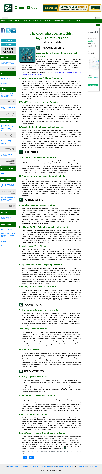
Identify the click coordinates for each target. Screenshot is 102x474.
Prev (25, 457)
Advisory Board (50, 468)
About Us (77, 20)
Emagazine (17, 466)
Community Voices (81, 466)
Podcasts (60, 466)
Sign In (97, 17)
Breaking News (45, 466)
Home (3, 20)
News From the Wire (34, 466)
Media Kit (69, 20)
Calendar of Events (69, 466)
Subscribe (5, 17)
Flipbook (24, 466)
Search (98, 25)
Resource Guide (37, 20)
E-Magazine (26, 20)
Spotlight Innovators (58, 20)
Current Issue (8, 37)
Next (31, 457)
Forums (10, 20)
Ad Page (47, 20)
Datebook (17, 20)
